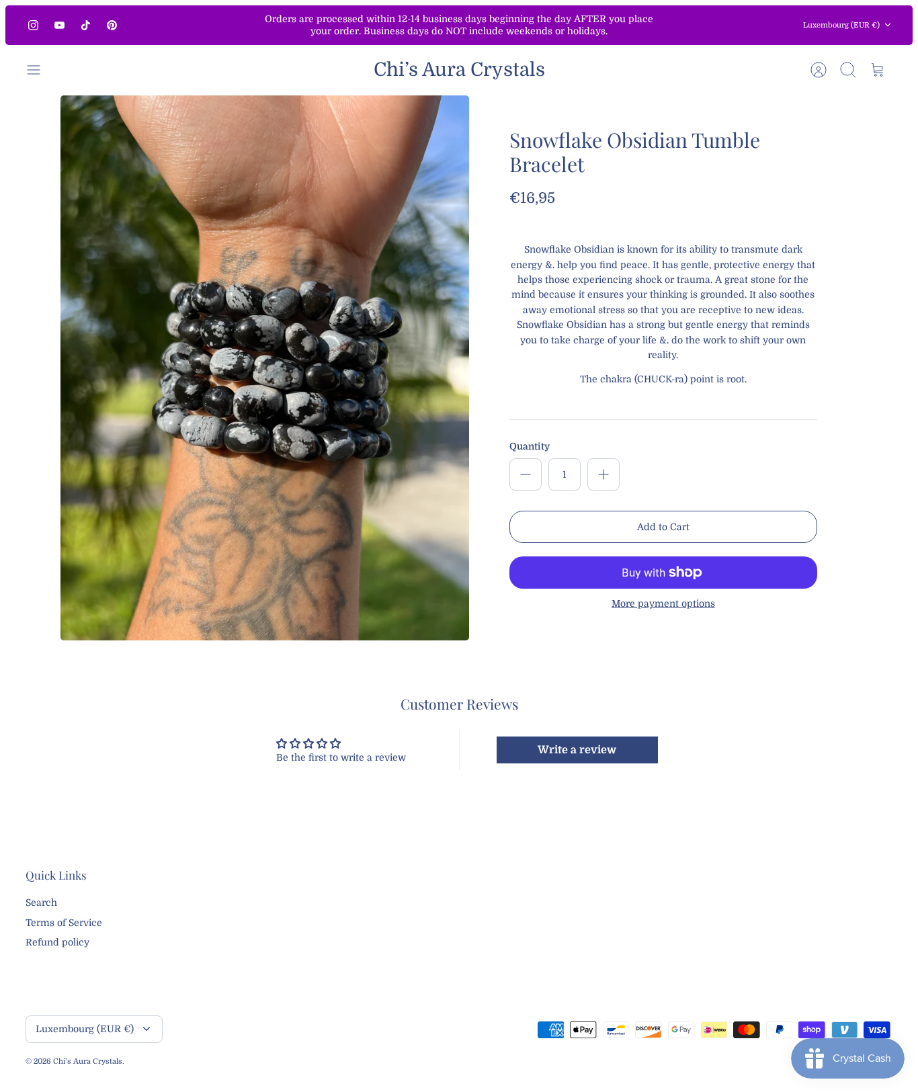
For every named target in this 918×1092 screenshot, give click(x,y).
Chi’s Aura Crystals (87, 1061)
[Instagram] (33, 25)
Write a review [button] (577, 750)
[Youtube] (59, 25)
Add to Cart (663, 526)
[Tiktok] (86, 25)
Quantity (529, 446)
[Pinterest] (112, 25)
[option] (264, 367)
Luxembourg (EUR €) (841, 25)
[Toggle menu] (40, 70)
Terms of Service (64, 922)
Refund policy (57, 942)
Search (41, 902)
